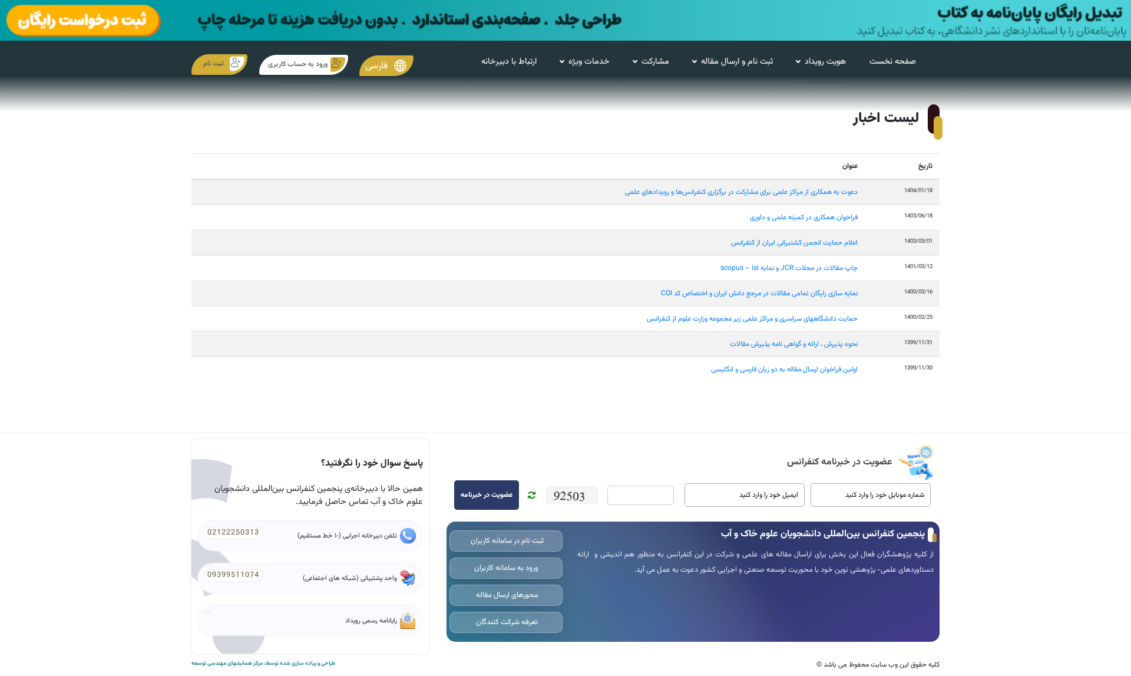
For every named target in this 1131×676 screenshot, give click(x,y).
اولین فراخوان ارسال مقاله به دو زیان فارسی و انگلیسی (784, 369)
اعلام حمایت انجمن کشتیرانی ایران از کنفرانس (794, 243)
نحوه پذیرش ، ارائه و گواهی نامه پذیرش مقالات (794, 344)
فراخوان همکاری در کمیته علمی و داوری (804, 217)
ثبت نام (213, 63)
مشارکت (655, 61)
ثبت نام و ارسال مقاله (737, 61)
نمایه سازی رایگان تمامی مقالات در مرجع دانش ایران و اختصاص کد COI (759, 293)
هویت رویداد (825, 61)
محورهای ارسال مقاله (506, 595)
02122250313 (233, 533)
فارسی (377, 65)
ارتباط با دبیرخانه (509, 61)
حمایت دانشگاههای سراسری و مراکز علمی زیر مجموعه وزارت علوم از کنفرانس (752, 319)
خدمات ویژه (589, 61)
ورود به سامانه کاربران (506, 568)
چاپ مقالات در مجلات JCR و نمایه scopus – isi (789, 268)
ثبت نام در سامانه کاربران (506, 541)
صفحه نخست (892, 61)
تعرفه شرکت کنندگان (506, 622)
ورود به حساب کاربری (298, 64)
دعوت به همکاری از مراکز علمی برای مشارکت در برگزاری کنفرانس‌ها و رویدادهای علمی (741, 192)
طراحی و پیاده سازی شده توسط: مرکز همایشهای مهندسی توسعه (263, 663)
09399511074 (233, 575)
